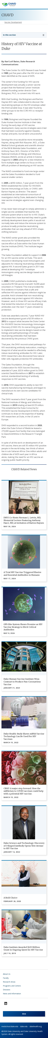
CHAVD (7, 15)
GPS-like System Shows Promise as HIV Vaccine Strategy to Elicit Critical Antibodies (23, 627)
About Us (6, 974)
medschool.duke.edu (9, 1026)
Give (24, 1014)
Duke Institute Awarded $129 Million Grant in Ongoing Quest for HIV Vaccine (23, 948)
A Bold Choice (10, 897)
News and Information (12, 993)
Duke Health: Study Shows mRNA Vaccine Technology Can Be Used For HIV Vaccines (24, 736)
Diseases (6, 989)
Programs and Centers (12, 986)
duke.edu (24, 1026)
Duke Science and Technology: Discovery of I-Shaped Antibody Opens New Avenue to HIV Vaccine (24, 846)
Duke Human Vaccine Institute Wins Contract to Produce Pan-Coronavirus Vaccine (22, 682)
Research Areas (9, 982)
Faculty (6, 978)
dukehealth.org (36, 1026)
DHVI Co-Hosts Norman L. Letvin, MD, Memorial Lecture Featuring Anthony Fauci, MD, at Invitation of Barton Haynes (24, 520)
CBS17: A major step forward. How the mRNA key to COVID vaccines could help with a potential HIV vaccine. (23, 791)
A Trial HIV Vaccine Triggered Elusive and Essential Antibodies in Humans (22, 573)
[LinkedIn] (5, 1003)
